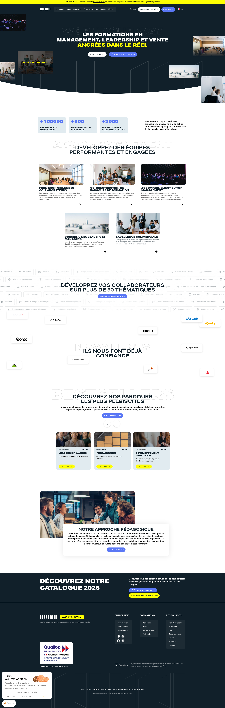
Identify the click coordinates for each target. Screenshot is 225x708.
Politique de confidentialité (121, 689)
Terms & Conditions (92, 689)
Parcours (146, 627)
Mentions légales (106, 689)
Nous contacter (123, 627)
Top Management (149, 630)
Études (171, 638)
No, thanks (11, 696)
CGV (82, 689)
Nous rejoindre (123, 623)
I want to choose (27, 696)
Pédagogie (60, 9)
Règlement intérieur (137, 689)
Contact (133, 9)
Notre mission (123, 630)
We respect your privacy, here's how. (16, 689)
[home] (45, 9)
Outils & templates (175, 634)
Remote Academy (175, 623)
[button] (74, 9)
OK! (43, 696)
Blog (170, 630)
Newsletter (173, 627)
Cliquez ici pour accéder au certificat (54, 666)
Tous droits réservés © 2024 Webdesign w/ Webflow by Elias (112, 693)
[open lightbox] (35, 91)
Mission (111, 9)
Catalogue (172, 645)
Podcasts (172, 641)
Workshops (147, 623)
